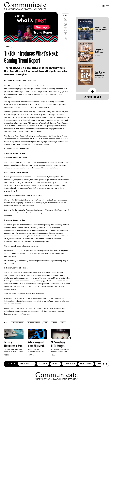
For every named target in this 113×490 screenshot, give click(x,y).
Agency (42, 363)
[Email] (65, 39)
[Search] (103, 6)
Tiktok (63, 323)
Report (54, 323)
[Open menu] (107, 6)
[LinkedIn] (65, 19)
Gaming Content (17, 323)
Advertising (27, 363)
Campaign (69, 363)
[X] (65, 34)
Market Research (34, 323)
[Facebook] (65, 29)
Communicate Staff (16, 80)
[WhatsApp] (65, 24)
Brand (55, 363)
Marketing (86, 363)
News (8, 46)
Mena (46, 323)
